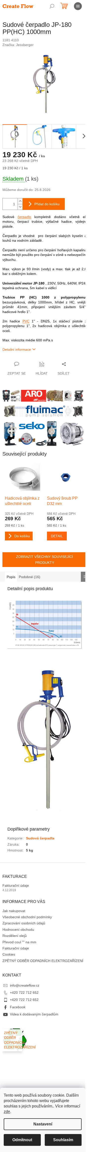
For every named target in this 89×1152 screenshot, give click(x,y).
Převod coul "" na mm (19, 942)
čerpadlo (24, 217)
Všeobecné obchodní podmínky (27, 917)
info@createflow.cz (24, 985)
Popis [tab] (11, 577)
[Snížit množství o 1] (20, 207)
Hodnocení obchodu (18, 929)
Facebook (17, 1007)
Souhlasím (63, 1140)
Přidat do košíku (47, 204)
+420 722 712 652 (24, 992)
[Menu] (78, 6)
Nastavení (42, 1124)
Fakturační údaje (15, 885)
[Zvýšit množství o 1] (20, 201)
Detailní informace (16, 349)
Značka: (18, 45)
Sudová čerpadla (40, 838)
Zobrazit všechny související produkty (44, 560)
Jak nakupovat (13, 911)
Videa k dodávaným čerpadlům (34, 1014)
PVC (25, 321)
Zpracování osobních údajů (23, 923)
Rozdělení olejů (14, 936)
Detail (57, 536)
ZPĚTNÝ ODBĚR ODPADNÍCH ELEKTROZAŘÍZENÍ (42, 961)
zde (7, 1111)
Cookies (8, 954)
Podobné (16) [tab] (29, 577)
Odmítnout (22, 1140)
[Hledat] (52, 6)
